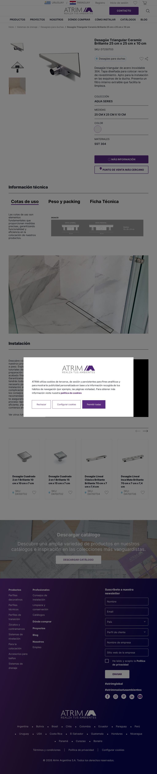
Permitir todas (94, 404)
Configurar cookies (66, 404)
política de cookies (71, 393)
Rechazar (41, 404)
